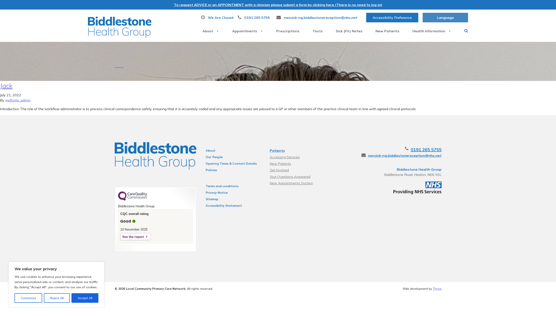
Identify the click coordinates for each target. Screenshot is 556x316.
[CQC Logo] (132, 199)
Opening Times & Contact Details (231, 163)
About (207, 31)
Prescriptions (288, 31)
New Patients (387, 31)
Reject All (57, 298)
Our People (214, 157)
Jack (6, 86)
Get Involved (279, 170)
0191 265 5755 (426, 149)
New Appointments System (291, 183)
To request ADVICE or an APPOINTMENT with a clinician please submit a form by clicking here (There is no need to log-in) (278, 5)
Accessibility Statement (224, 206)
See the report (133, 237)
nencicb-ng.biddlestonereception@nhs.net (405, 155)
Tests (318, 31)
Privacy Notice (217, 193)
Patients (277, 150)
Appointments (244, 31)
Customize (28, 298)
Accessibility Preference (392, 17)
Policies (211, 170)
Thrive (437, 288)
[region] (56, 284)
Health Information (428, 31)
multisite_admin (18, 100)
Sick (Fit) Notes (349, 31)
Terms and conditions (222, 186)
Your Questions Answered (290, 176)
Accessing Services (285, 157)
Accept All (85, 298)
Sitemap (212, 199)
